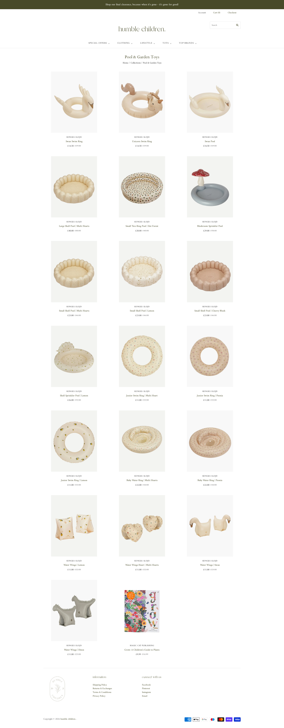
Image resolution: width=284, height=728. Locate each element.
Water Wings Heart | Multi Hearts (142, 565)
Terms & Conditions (102, 692)
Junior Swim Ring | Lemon (74, 480)
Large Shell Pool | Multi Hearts (74, 226)
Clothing (123, 43)
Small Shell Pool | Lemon (142, 311)
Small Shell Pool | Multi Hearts (74, 311)
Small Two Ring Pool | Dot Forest (142, 226)
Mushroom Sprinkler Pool (210, 226)
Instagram (146, 692)
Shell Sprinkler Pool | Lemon (74, 396)
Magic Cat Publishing (142, 645)
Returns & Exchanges (102, 688)
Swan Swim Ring (74, 141)
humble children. (68, 719)
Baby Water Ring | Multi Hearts (142, 480)
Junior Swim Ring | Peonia (210, 396)
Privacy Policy (99, 696)
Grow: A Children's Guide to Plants (141, 650)
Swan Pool (210, 141)
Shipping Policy (100, 685)
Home (125, 63)
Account (202, 13)
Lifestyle (146, 43)
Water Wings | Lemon (74, 565)
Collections (136, 63)
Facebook (146, 685)
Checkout (232, 13)
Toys (166, 43)
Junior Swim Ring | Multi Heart (142, 396)
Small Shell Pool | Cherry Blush (209, 311)
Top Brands (186, 43)
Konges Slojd (74, 137)
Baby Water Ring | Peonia (210, 480)
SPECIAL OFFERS (97, 43)
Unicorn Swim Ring (142, 141)
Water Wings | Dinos (74, 650)
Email (144, 696)
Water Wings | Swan (210, 565)
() (216, 13)
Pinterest (146, 688)
